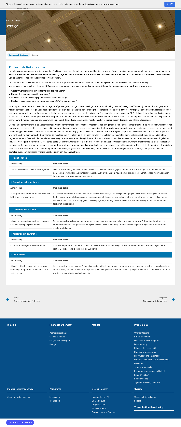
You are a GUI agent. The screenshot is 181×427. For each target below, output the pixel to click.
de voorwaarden (110, 4)
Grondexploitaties (57, 337)
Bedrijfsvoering (141, 379)
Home (8, 21)
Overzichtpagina (141, 333)
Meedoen (138, 363)
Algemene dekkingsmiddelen (147, 382)
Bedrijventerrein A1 (100, 397)
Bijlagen (35, 55)
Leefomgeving (140, 344)
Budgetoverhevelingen (59, 340)
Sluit (170, 4)
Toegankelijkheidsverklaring (148, 407)
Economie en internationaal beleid (149, 371)
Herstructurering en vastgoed (147, 356)
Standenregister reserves (18, 397)
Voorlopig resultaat (57, 333)
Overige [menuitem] (17, 21)
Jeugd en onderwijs (143, 367)
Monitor (96, 325)
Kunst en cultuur (141, 375)
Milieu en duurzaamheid (145, 348)
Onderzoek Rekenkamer (18, 55)
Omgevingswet (98, 405)
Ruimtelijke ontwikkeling (145, 352)
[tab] (18, 55)
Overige (52, 344)
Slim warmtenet (99, 408)
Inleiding (11, 325)
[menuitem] (9, 20)
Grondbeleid (54, 401)
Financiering (54, 397)
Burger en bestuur (142, 337)
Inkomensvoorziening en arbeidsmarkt (151, 360)
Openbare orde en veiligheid (146, 340)
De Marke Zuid (98, 401)
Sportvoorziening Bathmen (104, 412)
